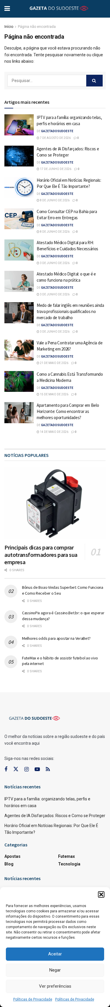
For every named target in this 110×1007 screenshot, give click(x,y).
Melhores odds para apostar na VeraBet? (56, 638)
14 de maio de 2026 (53, 431)
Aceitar (55, 954)
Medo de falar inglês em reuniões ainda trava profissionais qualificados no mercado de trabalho (70, 311)
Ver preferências (55, 986)
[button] (101, 894)
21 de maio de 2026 (53, 363)
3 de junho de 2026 (54, 263)
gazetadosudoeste (57, 131)
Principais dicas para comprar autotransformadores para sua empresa (40, 555)
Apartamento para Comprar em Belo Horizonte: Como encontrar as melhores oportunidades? (68, 411)
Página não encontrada (37, 27)
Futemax (66, 856)
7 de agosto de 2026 (55, 138)
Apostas (12, 856)
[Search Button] (94, 80)
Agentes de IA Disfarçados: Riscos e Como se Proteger (54, 815)
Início (8, 27)
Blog (8, 864)
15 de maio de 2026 (53, 394)
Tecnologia (69, 864)
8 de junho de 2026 (54, 200)
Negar (55, 970)
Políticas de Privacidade (32, 999)
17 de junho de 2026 (55, 169)
